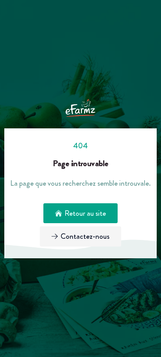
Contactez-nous (85, 236)
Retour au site (85, 213)
